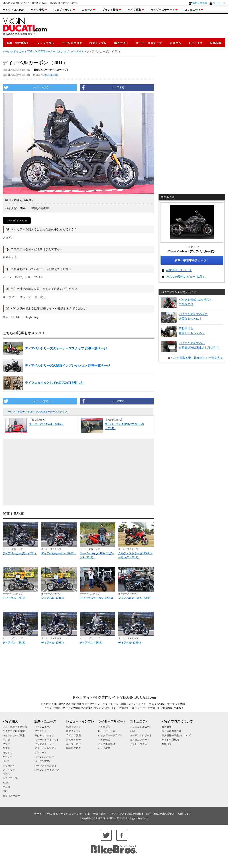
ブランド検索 (110, 9)
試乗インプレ (98, 43)
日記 (132, 731)
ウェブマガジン (63, 9)
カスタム (175, 43)
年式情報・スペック (179, 270)
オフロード (41, 752)
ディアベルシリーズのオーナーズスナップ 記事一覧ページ (66, 348)
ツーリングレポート (141, 735)
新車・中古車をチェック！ (192, 260)
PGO (5, 791)
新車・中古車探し (18, 43)
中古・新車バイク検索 (15, 726)
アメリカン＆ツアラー (47, 748)
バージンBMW (42, 761)
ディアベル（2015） (15, 598)
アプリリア (9, 769)
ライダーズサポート (163, 9)
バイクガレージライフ (110, 735)
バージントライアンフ (47, 769)
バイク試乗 (104, 748)
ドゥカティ (9, 765)
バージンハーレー (44, 756)
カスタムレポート (139, 739)
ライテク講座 (73, 735)
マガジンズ (41, 731)
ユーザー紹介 (73, 743)
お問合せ (166, 743)
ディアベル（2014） (15, 642)
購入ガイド (121, 43)
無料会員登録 (199, 3)
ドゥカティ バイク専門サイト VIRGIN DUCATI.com (114, 697)
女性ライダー (73, 739)
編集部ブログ (73, 748)
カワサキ (7, 752)
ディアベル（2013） (53, 598)
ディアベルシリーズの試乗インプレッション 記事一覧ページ (67, 365)
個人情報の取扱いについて (176, 735)
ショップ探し (45, 43)
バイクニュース (43, 726)
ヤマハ (6, 743)
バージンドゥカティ (46, 765)
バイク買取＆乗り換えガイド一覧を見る (197, 357)
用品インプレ (73, 731)
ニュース (87, 9)
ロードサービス (106, 731)
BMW (6, 761)
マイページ (219, 3)
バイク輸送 (104, 739)
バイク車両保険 (106, 743)
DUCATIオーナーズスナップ (51, 411)
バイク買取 (134, 9)
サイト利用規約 (170, 739)
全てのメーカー (11, 795)
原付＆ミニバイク (44, 735)
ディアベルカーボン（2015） (97, 598)
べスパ (6, 774)
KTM (5, 782)
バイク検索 (37, 9)
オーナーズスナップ (149, 43)
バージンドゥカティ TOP (19, 411)
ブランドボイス (138, 743)
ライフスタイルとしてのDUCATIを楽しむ (54, 382)
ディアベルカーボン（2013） (58, 553)
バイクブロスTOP (13, 9)
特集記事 (216, 43)
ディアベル (77, 51)
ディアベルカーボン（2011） (20, 553)
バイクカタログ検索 (14, 731)
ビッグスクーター (44, 743)
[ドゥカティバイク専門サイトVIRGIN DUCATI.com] (25, 26)
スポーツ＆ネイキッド (47, 739)
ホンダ (6, 739)
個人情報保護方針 (171, 731)
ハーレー (7, 756)
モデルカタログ (72, 43)
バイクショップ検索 (14, 735)
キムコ (6, 787)
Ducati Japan (51, 74)
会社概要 (166, 726)
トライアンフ (10, 778)
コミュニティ (192, 9)
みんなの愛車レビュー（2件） (186, 276)
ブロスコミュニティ (141, 726)
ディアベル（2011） (53, 642)
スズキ (6, 748)
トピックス (195, 43)
